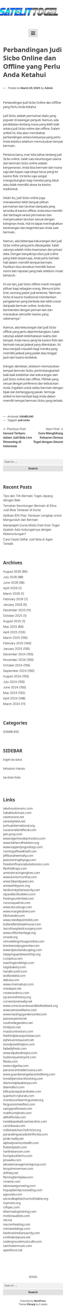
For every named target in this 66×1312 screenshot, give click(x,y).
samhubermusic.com (17, 1246)
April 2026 (10, 588)
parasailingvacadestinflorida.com (25, 1134)
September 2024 (15, 671)
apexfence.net (12, 1250)
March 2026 (11, 593)
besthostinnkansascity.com (21, 1233)
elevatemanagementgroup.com (24, 1164)
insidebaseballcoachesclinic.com (25, 1121)
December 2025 (14, 610)
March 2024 (11, 704)
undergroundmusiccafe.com (22, 1241)
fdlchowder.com (14, 916)
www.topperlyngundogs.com (23, 847)
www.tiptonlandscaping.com (22, 950)
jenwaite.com (12, 1160)
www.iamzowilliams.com (20, 1010)
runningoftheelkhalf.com (20, 851)
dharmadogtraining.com (19, 1211)
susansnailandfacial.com (19, 830)
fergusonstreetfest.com (19, 1104)
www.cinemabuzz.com (18, 984)
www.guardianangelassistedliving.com (29, 1074)
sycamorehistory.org (17, 997)
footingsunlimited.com (18, 898)
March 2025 (11, 638)
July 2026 (10, 577)
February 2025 (13, 643)
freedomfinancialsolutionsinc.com (26, 864)
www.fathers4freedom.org (21, 843)
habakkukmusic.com (17, 813)
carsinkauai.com (14, 1126)
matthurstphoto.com (17, 1113)
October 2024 (12, 665)
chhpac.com (11, 1207)
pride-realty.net (13, 1138)
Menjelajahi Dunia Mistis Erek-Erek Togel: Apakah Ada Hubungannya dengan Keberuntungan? (31, 529)
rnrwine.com (11, 1181)
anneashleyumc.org (16, 885)
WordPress (40, 1300)
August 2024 (12, 676)
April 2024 (10, 698)
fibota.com (10, 1061)
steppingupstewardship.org (22, 954)
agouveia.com (12, 1194)
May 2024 (10, 693)
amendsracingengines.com (21, 873)
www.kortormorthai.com (20, 877)
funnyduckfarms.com (17, 1156)
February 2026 (13, 599)
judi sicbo (24, 420)
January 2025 (12, 649)
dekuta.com (11, 980)
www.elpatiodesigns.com (20, 1053)
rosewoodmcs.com (16, 993)
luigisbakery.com (14, 967)
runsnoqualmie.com (17, 903)
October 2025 (12, 615)
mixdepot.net (12, 988)
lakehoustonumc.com (18, 808)
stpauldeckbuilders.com (19, 894)
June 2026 (10, 582)
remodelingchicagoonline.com (23, 941)
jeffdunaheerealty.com (18, 855)
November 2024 (14, 660)
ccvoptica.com (13, 958)
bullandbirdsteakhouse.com (22, 924)
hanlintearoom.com (16, 1151)
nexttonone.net (13, 817)
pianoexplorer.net (15, 1018)
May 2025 (10, 627)
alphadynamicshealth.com (21, 1143)
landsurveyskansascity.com (21, 890)
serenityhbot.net (14, 821)
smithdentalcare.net (16, 1237)
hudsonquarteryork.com (19, 1057)
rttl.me (7, 1220)
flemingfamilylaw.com (18, 1177)
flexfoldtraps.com (15, 868)
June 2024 (10, 687)
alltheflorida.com (14, 1117)
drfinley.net (10, 1173)
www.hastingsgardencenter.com (25, 1014)
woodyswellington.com (19, 1044)
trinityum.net (12, 1027)
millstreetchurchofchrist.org (22, 1130)
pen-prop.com (12, 834)
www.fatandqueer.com (18, 881)
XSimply (30, 1304)
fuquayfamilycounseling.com (22, 1190)
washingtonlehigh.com (18, 963)
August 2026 (12, 571)
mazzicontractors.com (18, 1031)
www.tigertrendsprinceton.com (24, 838)
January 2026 (12, 604)
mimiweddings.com (16, 1229)
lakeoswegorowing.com (19, 1186)
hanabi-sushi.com (15, 971)
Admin (49, 88)
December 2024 (14, 654)
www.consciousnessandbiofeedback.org (30, 1006)
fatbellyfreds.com (15, 1048)
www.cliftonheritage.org (19, 933)
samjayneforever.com (17, 1108)
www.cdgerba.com (16, 1066)
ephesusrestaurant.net (18, 1040)
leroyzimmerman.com (18, 1169)
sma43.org (10, 937)
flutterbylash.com (15, 1147)
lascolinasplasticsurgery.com (22, 928)
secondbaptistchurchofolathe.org (25, 1199)
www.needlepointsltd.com (21, 920)
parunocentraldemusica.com (22, 1070)
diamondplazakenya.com (20, 1083)
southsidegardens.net (18, 1023)
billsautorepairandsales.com (22, 1091)
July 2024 (10, 682)
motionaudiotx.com (16, 1216)
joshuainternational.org (19, 825)
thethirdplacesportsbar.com (21, 1036)
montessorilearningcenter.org (23, 1100)
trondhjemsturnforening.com (23, 1078)
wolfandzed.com (14, 976)
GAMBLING (26, 416)
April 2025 (10, 632)
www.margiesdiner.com (19, 911)
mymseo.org (11, 1203)
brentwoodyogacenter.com (21, 946)
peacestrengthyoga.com (19, 860)
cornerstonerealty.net (17, 1001)
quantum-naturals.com (18, 1096)
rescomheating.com (16, 1224)
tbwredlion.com (13, 1087)
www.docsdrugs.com (17, 907)
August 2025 (12, 621)
